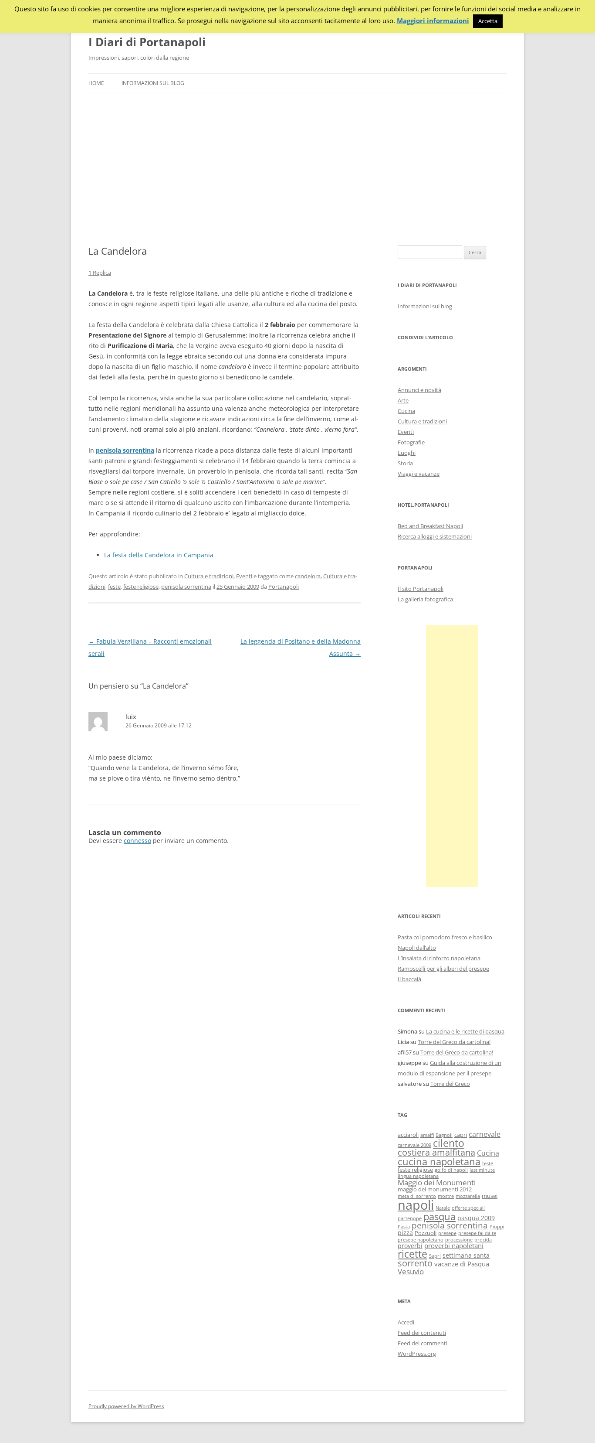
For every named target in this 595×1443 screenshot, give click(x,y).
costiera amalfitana (436, 1152)
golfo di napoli (451, 1170)
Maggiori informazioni (433, 20)
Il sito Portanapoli (420, 589)
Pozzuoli (425, 1233)
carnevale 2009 (414, 1145)
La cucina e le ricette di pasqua (465, 1031)
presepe (447, 1233)
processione (459, 1240)
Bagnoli (444, 1135)
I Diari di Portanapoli (147, 42)
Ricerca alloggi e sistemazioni (435, 536)
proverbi (410, 1246)
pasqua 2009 (476, 1218)
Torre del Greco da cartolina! (454, 1042)
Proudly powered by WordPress (126, 1406)
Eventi (244, 576)
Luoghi (407, 453)
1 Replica (99, 272)
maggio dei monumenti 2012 (435, 1189)
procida (483, 1240)
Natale (443, 1208)
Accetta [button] (487, 21)
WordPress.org (417, 1354)
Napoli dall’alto (417, 948)
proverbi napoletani (453, 1245)
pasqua (439, 1216)
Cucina (406, 411)
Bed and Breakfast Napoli (430, 526)
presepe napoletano (420, 1240)
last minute (482, 1170)
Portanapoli (283, 586)
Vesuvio (411, 1271)
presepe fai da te (477, 1233)
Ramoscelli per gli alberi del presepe (443, 968)
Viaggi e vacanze (418, 474)
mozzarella (468, 1196)
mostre (446, 1196)
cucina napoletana (439, 1161)
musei (489, 1196)
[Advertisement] (297, 169)
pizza (405, 1232)
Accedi (406, 1322)
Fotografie (411, 442)
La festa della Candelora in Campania (158, 555)
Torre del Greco (450, 1084)
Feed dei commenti (422, 1343)
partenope (410, 1218)
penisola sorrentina (186, 586)
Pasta (404, 1227)
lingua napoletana (418, 1176)
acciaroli (408, 1135)
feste (114, 586)
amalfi (427, 1135)
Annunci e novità (419, 390)
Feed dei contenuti (422, 1333)
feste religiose (141, 586)
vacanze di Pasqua (461, 1263)
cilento (448, 1143)
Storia (405, 463)
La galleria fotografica (425, 599)
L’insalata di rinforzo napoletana (439, 958)
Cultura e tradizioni (208, 576)
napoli (416, 1205)
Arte (403, 400)
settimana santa (466, 1255)
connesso (137, 840)
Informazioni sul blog (153, 83)
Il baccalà (409, 979)
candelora (308, 576)
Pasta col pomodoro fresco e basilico (445, 937)
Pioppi (497, 1227)
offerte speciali (468, 1208)
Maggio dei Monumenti (437, 1182)
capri (460, 1135)
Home (96, 83)
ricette (412, 1254)
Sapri (435, 1256)
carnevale (484, 1134)
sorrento (415, 1263)
